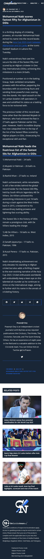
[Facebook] (6, 302)
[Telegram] (30, 302)
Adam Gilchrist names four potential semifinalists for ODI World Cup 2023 (18, 421)
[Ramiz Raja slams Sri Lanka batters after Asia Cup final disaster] (22, 440)
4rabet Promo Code (18, 550)
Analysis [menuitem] (33, 3)
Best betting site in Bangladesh (22, 556)
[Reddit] (22, 302)
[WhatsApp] (37, 302)
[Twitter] (14, 302)
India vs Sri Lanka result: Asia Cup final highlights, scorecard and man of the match (21, 487)
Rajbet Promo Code (18, 553)
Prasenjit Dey (22, 323)
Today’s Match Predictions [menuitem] (15, 3)
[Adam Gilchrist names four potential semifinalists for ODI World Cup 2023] (22, 407)
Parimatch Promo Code (19, 548)
